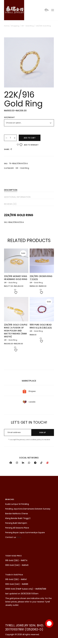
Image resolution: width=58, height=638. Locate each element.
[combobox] (29, 122)
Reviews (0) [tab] (10, 204)
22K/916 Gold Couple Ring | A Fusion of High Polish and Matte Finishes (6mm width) (15, 330)
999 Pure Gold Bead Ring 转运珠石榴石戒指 (41, 326)
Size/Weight (9, 117)
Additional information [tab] (17, 197)
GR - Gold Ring (22, 168)
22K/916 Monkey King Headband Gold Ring (15, 278)
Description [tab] (10, 190)
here (18, 537)
